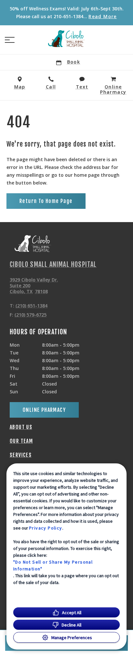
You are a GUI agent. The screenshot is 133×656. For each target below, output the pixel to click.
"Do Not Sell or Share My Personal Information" (53, 565)
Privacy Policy (45, 528)
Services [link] (21, 455)
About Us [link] (21, 427)
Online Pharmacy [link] (44, 410)
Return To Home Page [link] (46, 201)
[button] (10, 40)
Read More (102, 16)
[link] (66, 38)
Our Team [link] (21, 441)
